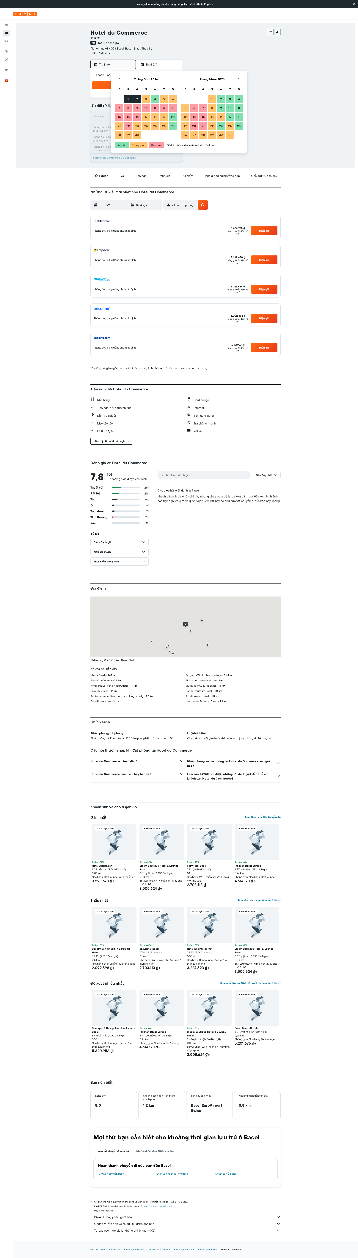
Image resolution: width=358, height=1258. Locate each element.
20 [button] (173, 117)
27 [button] (173, 126)
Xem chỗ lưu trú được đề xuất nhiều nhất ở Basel (250, 983)
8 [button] (128, 108)
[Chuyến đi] (6, 70)
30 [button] (137, 135)
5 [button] (164, 99)
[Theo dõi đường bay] (6, 59)
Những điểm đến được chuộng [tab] (155, 1151)
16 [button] (137, 117)
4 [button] (155, 99)
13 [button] (173, 108)
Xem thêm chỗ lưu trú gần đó (263, 817)
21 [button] (119, 126)
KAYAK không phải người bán (113, 1217)
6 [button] (173, 99)
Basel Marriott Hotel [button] (247, 1028)
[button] (354, 4)
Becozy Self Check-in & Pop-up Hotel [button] (111, 950)
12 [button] (164, 108)
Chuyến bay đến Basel (111, 1173)
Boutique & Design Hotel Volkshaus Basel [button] (113, 1029)
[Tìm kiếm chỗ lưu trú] (6, 33)
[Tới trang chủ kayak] (25, 14)
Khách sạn (114, 1249)
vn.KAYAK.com (97, 1249)
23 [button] (137, 126)
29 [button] (128, 135)
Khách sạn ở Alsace (184, 1249)
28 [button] (119, 135)
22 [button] (128, 126)
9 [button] (137, 108)
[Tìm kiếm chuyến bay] (6, 25)
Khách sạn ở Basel (225, 1173)
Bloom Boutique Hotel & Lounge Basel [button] (158, 867)
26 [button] (164, 126)
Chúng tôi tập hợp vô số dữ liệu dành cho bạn (124, 1224)
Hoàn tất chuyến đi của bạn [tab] (113, 1151)
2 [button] (137, 99)
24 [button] (146, 126)
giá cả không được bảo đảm (158, 1206)
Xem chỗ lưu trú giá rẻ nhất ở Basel (259, 900)
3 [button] (146, 99)
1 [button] (128, 99)
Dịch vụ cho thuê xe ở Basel (173, 1173)
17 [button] (146, 117)
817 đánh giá (111, 43)
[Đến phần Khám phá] (6, 51)
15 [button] (128, 117)
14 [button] (119, 117)
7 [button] (119, 108)
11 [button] (155, 108)
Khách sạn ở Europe (134, 1249)
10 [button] (146, 108)
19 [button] (164, 117)
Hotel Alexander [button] (102, 865)
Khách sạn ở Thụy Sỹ (159, 1249)
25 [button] (155, 126)
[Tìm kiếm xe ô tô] (6, 41)
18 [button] (155, 117)
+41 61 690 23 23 (101, 53)
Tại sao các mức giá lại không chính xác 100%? (125, 1230)
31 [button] (230, 135)
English (208, 4)
